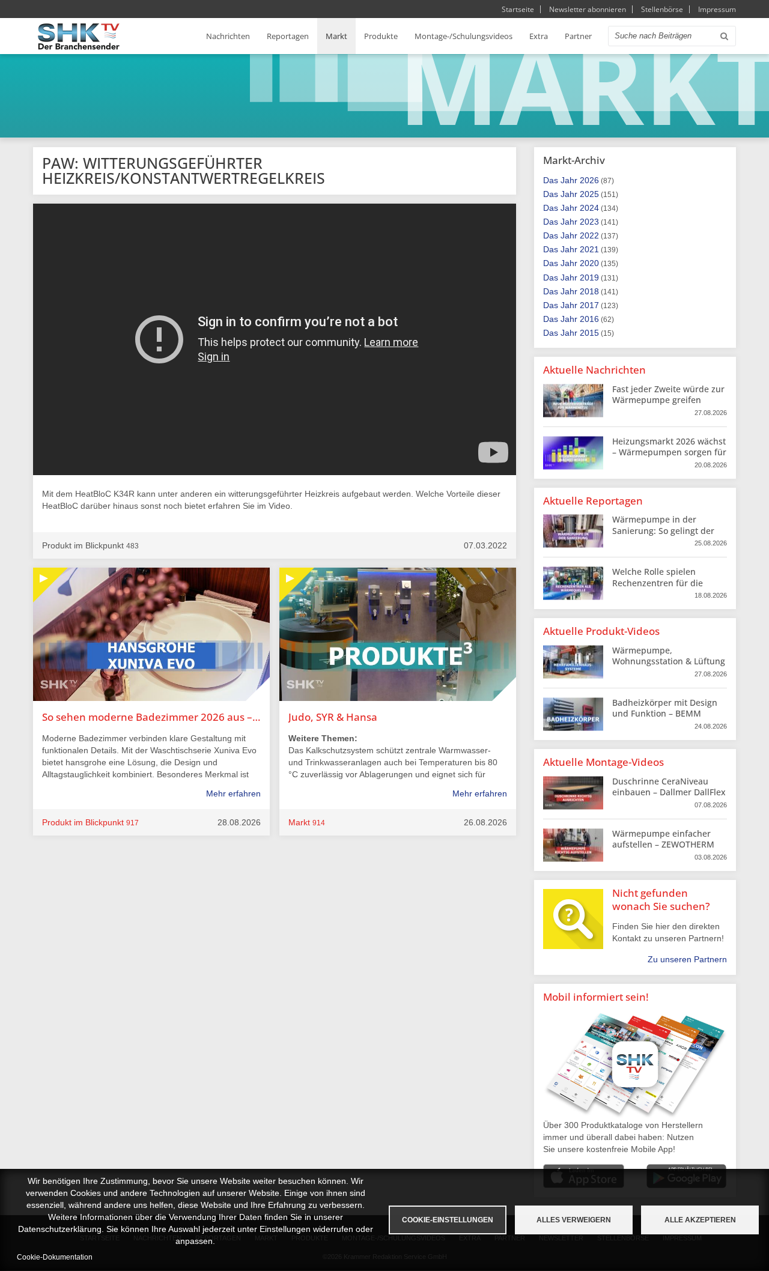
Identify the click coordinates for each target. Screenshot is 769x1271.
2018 (589, 291)
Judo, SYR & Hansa (332, 717)
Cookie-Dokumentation (55, 1257)
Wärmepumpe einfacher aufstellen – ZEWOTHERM (663, 839)
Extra (538, 36)
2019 (589, 277)
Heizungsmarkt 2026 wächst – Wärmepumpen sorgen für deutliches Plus (669, 452)
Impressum (717, 9)
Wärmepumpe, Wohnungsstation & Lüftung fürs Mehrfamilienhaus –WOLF (668, 667)
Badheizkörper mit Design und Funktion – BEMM (664, 708)
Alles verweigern (573, 1220)
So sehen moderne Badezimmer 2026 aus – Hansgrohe (151, 717)
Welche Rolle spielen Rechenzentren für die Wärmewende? (657, 582)
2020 (589, 263)
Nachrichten (228, 36)
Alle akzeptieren (700, 1220)
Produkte (381, 36)
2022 (589, 235)
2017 (589, 305)
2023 (589, 221)
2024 (589, 208)
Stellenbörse (662, 9)
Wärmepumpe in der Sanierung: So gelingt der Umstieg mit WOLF (663, 530)
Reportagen (288, 36)
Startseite (518, 9)
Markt (336, 36)
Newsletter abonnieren (587, 9)
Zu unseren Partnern (687, 959)
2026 (589, 180)
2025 (589, 194)
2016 (589, 319)
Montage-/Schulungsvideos (463, 36)
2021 (589, 249)
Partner (578, 36)
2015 (589, 333)
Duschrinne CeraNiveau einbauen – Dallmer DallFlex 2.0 (669, 791)
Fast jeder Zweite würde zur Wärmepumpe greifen (668, 394)
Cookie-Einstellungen (447, 1220)
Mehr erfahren (233, 793)
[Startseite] (79, 36)
